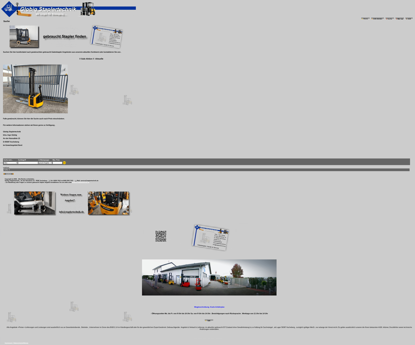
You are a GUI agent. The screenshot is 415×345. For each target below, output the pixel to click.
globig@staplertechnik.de (80, 182)
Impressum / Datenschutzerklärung (16, 343)
